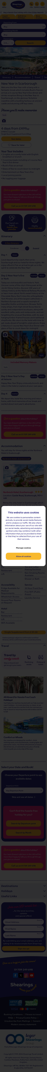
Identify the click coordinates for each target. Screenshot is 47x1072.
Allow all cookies (23, 556)
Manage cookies (23, 547)
